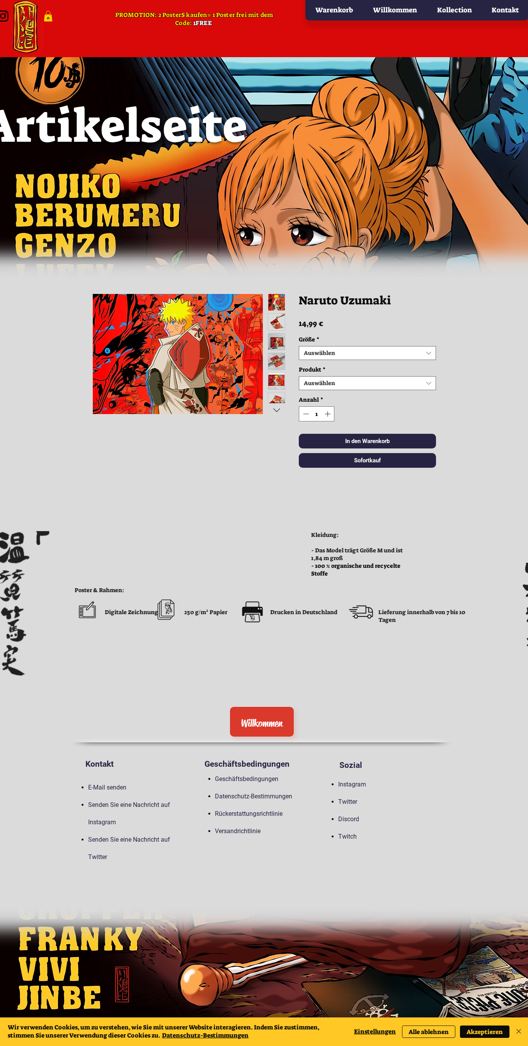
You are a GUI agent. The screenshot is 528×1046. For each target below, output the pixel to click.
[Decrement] (305, 414)
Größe (309, 339)
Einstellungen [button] (375, 1031)
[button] (48, 16)
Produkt (312, 369)
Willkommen (262, 723)
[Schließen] (518, 1032)
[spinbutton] (316, 414)
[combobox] (367, 353)
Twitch (347, 836)
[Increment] (328, 414)
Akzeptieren (485, 1032)
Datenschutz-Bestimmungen (205, 1035)
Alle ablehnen (429, 1032)
